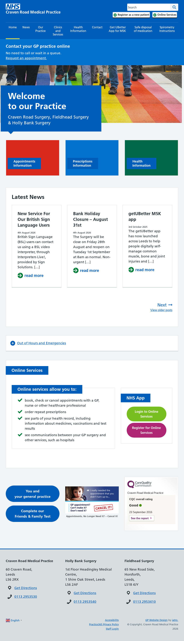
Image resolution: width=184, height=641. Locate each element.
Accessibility (112, 620)
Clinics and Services (58, 30)
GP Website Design (156, 620)
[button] (92, 343)
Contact (97, 27)
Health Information (78, 29)
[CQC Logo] (139, 487)
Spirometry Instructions (167, 29)
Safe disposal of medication (143, 29)
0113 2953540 (85, 602)
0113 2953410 (144, 602)
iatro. (175, 620)
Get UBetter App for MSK (118, 29)
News (26, 27)
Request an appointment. (26, 58)
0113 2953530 (25, 597)
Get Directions (25, 588)
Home (13, 27)
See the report (140, 518)
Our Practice (40, 29)
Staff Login (112, 628)
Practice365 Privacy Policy (104, 624)
